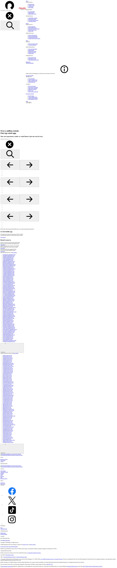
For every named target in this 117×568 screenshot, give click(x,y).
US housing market (32, 21)
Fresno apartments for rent (8, 284)
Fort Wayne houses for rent (8, 382)
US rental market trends (32, 37)
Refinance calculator (32, 89)
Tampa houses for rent (7, 432)
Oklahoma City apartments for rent (9, 311)
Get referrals (2, 460)
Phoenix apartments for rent (8, 317)
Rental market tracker (32, 27)
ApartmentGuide (3, 528)
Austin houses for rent (7, 362)
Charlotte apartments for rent (8, 267)
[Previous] (10, 165)
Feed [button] (27, 101)
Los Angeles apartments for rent (9, 295)
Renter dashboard (31, 26)
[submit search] (10, 25)
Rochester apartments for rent (8, 326)
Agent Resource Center (32, 99)
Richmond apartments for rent (8, 323)
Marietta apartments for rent (8, 298)
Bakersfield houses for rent (8, 363)
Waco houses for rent (7, 439)
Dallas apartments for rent (8, 276)
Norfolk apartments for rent (8, 310)
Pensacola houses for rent (8, 413)
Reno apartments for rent (7, 322)
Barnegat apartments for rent (8, 263)
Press (1, 475)
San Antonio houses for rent (8, 426)
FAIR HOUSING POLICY (72, 566)
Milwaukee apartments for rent (9, 304)
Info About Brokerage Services (9, 557)
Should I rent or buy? (32, 29)
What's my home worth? (33, 43)
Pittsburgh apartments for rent (8, 318)
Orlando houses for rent (7, 412)
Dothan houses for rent (7, 378)
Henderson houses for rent (8, 389)
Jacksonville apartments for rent (9, 290)
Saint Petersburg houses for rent (9, 424)
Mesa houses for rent (7, 407)
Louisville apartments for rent (8, 296)
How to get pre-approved (33, 91)
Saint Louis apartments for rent (9, 328)
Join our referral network (33, 98)
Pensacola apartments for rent (8, 315)
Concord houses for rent (7, 373)
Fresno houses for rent (7, 384)
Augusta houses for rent (7, 360)
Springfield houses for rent (8, 430)
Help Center (2, 483)
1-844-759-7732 (49, 564)
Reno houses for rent (7, 419)
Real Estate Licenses (10, 554)
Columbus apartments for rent (8, 274)
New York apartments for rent (8, 309)
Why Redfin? (3, 470)
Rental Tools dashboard (32, 36)
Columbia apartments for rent (8, 273)
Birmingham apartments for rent (9, 265)
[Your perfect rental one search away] (58, 116)
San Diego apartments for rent (8, 331)
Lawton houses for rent (7, 402)
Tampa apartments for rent (8, 336)
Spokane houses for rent (7, 429)
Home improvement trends (33, 59)
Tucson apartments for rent (8, 338)
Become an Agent (3, 459)
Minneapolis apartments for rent (9, 305)
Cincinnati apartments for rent (8, 271)
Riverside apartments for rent (8, 325)
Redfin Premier (31, 12)
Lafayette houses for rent (7, 398)
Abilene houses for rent (7, 355)
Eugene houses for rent (7, 380)
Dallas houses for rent (7, 374)
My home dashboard (32, 44)
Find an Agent (31, 95)
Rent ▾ (27, 23)
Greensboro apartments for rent (9, 285)
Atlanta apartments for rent (8, 257)
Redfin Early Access (32, 13)
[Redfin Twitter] (12, 504)
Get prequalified (31, 78)
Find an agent (31, 53)
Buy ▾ (27, 1)
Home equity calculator (32, 88)
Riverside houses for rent (7, 421)
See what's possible (29, 75)
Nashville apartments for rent (8, 308)
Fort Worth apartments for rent (9, 283)
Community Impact (4, 472)
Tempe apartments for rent (8, 337)
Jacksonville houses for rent (8, 395)
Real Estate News (3, 478)
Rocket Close (3, 533)
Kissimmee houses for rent (8, 396)
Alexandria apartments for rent (9, 255)
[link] (64, 73)
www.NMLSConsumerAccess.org (47, 559)
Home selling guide (32, 57)
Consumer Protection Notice (21, 557)
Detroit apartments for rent (8, 279)
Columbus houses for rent (8, 370)
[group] (58, 173)
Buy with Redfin (31, 11)
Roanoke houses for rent (7, 422)
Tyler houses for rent (7, 435)
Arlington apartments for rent (8, 256)
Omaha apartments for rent (8, 312)
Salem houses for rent (7, 425)
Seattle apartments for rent (8, 333)
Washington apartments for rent (9, 341)
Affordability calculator (32, 18)
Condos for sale (31, 5)
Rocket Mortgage (3, 534)
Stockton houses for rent (7, 431)
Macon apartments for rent (8, 297)
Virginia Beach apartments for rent (9, 340)
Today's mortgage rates (32, 79)
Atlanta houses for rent (7, 359)
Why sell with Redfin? (32, 49)
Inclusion (2, 473)
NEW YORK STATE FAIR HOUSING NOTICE (92, 566)
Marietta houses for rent (7, 404)
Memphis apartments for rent (8, 300)
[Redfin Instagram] (12, 523)
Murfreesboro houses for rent (8, 410)
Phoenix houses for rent (7, 414)
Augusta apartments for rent (8, 259)
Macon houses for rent (7, 403)
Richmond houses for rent (8, 420)
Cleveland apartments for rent (8, 272)
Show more (3, 352)
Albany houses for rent (7, 356)
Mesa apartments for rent (7, 301)
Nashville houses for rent (7, 411)
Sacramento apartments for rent (9, 327)
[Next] (29, 165)
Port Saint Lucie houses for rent (9, 415)
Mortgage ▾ (28, 62)
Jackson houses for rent (7, 393)
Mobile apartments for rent (8, 306)
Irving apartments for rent (8, 289)
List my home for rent (32, 35)
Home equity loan (31, 82)
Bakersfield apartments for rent (9, 261)
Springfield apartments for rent (9, 334)
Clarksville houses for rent (8, 368)
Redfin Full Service (32, 52)
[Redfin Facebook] (12, 495)
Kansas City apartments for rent (9, 292)
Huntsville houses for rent (8, 391)
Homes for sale (31, 4)
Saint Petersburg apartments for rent (10, 329)
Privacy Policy (33, 544)
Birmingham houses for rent (8, 364)
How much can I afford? (33, 87)
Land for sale (30, 6)
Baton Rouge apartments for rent (9, 264)
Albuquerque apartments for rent (9, 254)
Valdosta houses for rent (7, 436)
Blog (1, 477)
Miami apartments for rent (8, 303)
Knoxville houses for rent (8, 397)
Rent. (1, 527)
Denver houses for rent (7, 376)
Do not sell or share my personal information (9, 546)
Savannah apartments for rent (8, 332)
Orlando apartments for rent (8, 314)
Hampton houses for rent (7, 388)
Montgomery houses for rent (8, 409)
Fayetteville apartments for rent (9, 282)
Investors (2, 476)
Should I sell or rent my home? (34, 38)
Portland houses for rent (7, 417)
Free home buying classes (33, 20)
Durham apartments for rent (8, 281)
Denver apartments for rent (8, 278)
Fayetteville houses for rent (8, 381)
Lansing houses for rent (7, 401)
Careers (1, 461)
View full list (14, 252)
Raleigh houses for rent (7, 418)
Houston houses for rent (7, 390)
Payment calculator (32, 86)
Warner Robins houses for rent (9, 440)
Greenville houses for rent (8, 386)
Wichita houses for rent (7, 441)
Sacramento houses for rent (8, 423)
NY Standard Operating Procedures (34, 552)
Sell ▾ (27, 40)
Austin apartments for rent (8, 260)
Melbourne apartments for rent (9, 299)
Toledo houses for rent (7, 433)
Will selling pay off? (32, 58)
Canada (8, 540)
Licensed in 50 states (59, 559)
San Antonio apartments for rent (9, 330)
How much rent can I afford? (33, 28)
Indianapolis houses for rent (8, 392)
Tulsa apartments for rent (7, 339)
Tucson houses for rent (7, 434)
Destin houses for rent (7, 377)
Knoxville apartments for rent (8, 293)
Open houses (30, 7)
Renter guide (30, 31)
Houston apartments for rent (8, 286)
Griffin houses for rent (7, 387)
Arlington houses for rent (8, 358)
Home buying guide (32, 19)
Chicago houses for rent (7, 367)
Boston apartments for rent (8, 266)
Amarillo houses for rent (7, 357)
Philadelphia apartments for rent (9, 316)
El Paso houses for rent (7, 379)
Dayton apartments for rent (8, 277)
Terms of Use (25, 544)
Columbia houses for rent (8, 369)
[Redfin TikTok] (12, 514)
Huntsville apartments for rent (8, 287)
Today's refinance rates (32, 80)
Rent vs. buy (30, 90)
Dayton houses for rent (7, 375)
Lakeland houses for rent (7, 399)
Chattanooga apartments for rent (9, 268)
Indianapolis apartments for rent (9, 288)
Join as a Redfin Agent (32, 97)
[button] (13, 5)
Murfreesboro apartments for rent (9, 307)
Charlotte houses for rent (7, 365)
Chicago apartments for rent (8, 270)
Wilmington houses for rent (8, 442)
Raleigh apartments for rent (8, 321)
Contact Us (2, 482)
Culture (1, 474)
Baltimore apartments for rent (8, 262)
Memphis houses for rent (7, 406)
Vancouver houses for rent (8, 437)
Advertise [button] (2, 485)
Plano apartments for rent (8, 319)
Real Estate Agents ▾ (30, 93)
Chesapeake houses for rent (8, 366)
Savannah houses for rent (8, 428)
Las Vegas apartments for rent (8, 294)
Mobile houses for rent (7, 408)
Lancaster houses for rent (8, 400)
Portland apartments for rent (8, 320)
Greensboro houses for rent (8, 385)
